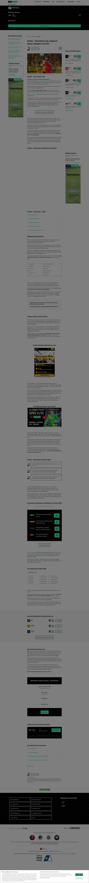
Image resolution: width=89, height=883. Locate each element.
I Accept (79, 874)
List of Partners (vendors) (45, 877)
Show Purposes (79, 878)
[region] (44, 876)
